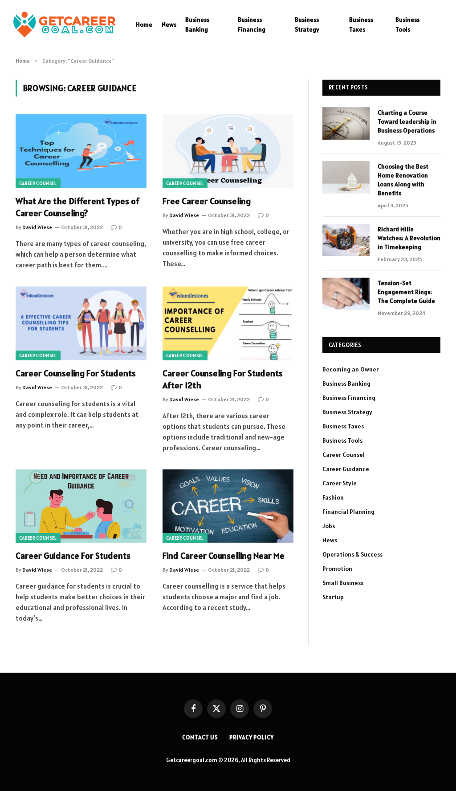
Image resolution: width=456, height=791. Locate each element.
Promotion (337, 569)
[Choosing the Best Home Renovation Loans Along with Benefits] (346, 177)
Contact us (200, 737)
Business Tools (407, 24)
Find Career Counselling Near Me (224, 555)
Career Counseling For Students (76, 373)
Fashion (333, 497)
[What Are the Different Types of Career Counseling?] (81, 151)
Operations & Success (352, 554)
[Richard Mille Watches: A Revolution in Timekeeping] (346, 240)
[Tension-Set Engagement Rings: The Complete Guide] (346, 294)
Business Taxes (361, 24)
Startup (333, 597)
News (169, 24)
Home (144, 24)
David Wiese (37, 227)
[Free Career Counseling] (228, 151)
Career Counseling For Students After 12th (223, 379)
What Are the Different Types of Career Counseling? (77, 207)
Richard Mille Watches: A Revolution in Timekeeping (409, 238)
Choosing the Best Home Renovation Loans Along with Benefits (403, 179)
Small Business (342, 583)
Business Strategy (307, 24)
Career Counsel (38, 183)
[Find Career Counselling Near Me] (228, 506)
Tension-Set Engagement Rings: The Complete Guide (407, 292)
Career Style (339, 483)
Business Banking (197, 24)
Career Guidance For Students (73, 555)
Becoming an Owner (350, 369)
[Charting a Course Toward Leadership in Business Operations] (346, 123)
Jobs (328, 526)
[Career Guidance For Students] (81, 506)
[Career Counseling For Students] (81, 323)
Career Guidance (345, 469)
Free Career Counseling (207, 201)
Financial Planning (348, 512)
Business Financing (251, 24)
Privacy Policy (251, 737)
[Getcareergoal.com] (64, 24)
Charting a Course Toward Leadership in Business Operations (407, 121)
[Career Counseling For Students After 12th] (228, 323)
